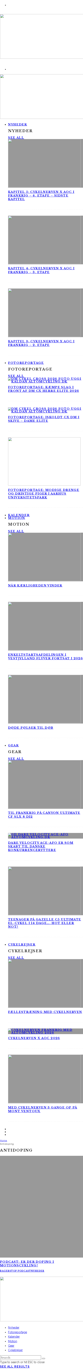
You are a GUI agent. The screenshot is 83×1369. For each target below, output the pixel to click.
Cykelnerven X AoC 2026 (34, 1038)
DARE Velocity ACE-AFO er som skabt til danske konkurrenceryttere (40, 846)
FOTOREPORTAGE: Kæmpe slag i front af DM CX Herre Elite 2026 (43, 389)
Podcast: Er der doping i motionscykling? (27, 1263)
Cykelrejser (21, 944)
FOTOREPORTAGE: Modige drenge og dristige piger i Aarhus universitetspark (43, 493)
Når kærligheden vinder (35, 585)
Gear (13, 745)
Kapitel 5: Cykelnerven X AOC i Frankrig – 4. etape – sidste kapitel (41, 195)
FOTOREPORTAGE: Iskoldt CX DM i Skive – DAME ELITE (43, 419)
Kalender (14, 1336)
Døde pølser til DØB (30, 728)
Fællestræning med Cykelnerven (45, 1012)
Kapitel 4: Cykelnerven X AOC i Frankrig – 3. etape (41, 270)
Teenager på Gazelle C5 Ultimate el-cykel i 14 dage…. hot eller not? (44, 923)
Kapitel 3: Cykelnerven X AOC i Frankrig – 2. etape (41, 343)
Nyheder (17, 124)
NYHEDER (37, 1271)
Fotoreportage (26, 363)
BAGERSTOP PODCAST (15, 1271)
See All (16, 137)
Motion (16, 518)
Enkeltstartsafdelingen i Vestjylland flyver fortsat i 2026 (45, 656)
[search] (43, 1358)
